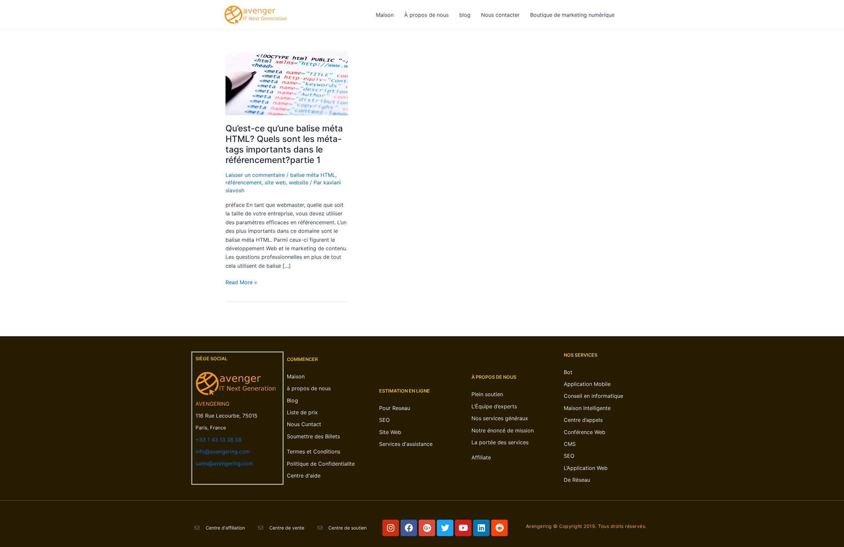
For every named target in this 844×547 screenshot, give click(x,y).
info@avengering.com (223, 451)
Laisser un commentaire (255, 175)
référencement (244, 182)
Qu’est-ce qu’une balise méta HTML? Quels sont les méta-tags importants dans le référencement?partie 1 (284, 144)
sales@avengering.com (224, 463)
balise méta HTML (312, 175)
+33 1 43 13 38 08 (219, 439)
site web (275, 182)
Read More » (241, 282)
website (298, 182)
